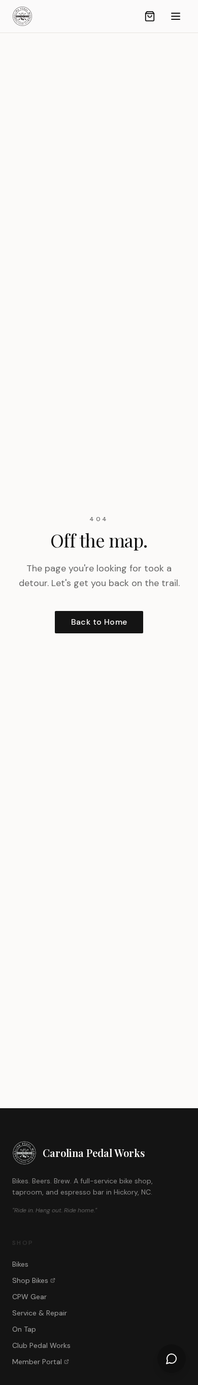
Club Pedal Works (41, 1345)
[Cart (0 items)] (149, 16)
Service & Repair (39, 1312)
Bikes (20, 1264)
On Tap (24, 1329)
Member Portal (37, 1361)
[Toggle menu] (176, 16)
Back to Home (99, 622)
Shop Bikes (30, 1280)
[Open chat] (171, 1358)
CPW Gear (29, 1296)
